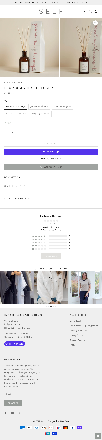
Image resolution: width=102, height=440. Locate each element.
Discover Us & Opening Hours (84, 325)
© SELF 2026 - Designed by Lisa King (51, 421)
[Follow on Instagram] (12, 413)
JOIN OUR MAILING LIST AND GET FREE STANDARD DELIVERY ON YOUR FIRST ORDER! (51, 2)
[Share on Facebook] (13, 186)
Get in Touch (75, 320)
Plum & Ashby (13, 82)
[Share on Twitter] (16, 186)
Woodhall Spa (11, 320)
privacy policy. (15, 386)
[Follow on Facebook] (5, 413)
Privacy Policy (76, 335)
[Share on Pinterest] (20, 186)
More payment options (51, 158)
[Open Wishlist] (98, 436)
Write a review (51, 256)
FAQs (72, 344)
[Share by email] (24, 186)
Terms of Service (77, 340)
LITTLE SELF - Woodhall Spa (17, 327)
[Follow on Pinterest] (19, 413)
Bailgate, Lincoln (12, 324)
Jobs (71, 349)
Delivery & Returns (78, 330)
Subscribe (13, 403)
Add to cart (51, 143)
